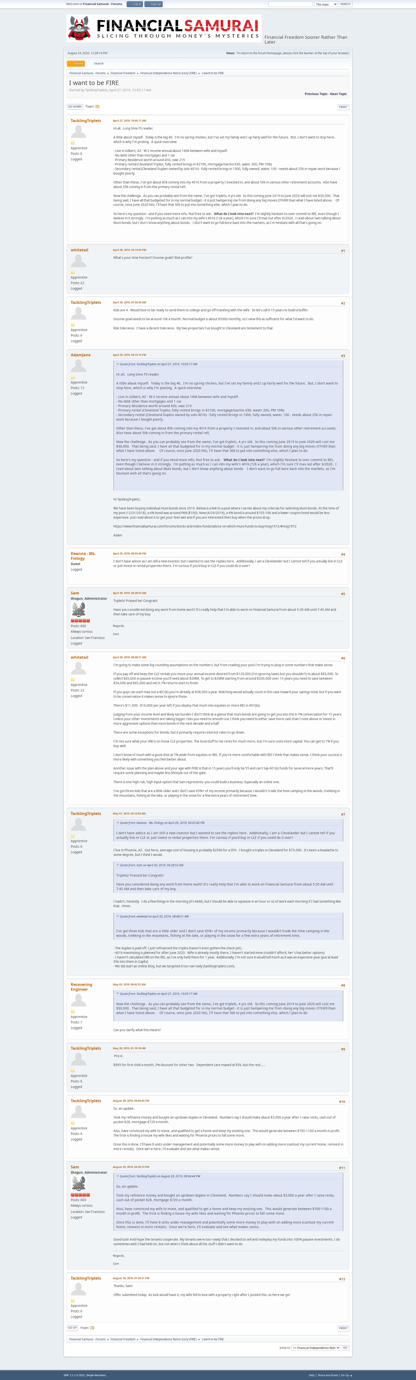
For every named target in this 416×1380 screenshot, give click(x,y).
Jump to (285, 1347)
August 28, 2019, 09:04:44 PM (131, 1100)
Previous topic (316, 94)
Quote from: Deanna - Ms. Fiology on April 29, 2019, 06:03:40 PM (162, 823)
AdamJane (81, 355)
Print (343, 107)
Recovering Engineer (81, 987)
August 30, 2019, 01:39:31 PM (131, 1278)
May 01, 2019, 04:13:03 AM (129, 813)
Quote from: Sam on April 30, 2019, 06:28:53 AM (151, 865)
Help (312, 1375)
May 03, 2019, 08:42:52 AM (129, 984)
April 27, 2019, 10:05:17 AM (129, 120)
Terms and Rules (328, 1375)
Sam (75, 593)
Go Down (75, 106)
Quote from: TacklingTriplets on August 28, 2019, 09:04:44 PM (160, 1176)
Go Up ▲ (346, 1375)
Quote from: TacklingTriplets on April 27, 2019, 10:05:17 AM (158, 364)
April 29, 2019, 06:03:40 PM (129, 553)
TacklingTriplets (86, 120)
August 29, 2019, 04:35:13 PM (131, 1167)
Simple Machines (96, 1375)
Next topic (338, 94)
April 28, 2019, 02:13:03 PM (129, 250)
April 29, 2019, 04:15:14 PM (129, 355)
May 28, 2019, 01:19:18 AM (129, 1048)
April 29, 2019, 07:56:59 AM (129, 302)
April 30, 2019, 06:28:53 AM (129, 593)
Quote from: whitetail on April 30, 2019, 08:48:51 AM (154, 916)
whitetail (79, 250)
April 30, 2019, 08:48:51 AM (129, 657)
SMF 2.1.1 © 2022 (74, 1375)
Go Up (72, 1327)
